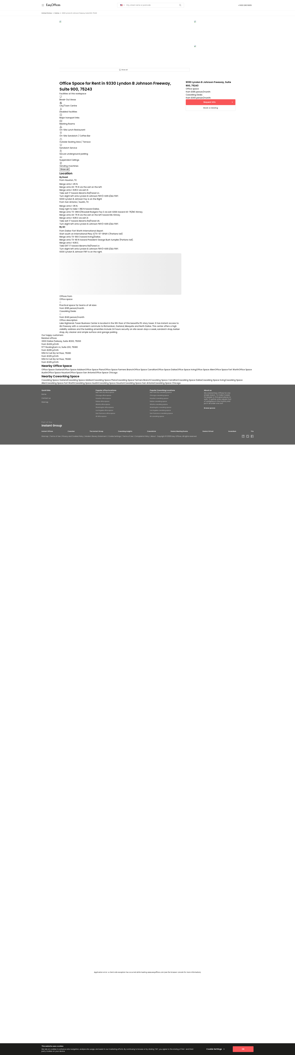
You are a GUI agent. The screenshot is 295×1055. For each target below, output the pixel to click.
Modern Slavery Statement (96, 436)
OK (243, 1049)
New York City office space (105, 392)
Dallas (57, 13)
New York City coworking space (161, 392)
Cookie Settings (114, 436)
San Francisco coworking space (161, 413)
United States (46, 13)
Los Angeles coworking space (160, 410)
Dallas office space (102, 401)
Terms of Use (55, 436)
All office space (101, 416)
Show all (124, 70)
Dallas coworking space (158, 401)
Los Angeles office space (104, 410)
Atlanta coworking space (159, 404)
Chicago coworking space (159, 395)
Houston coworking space (159, 398)
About (153, 436)
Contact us (46, 398)
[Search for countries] (122, 5)
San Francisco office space (105, 413)
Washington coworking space (160, 407)
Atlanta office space (103, 404)
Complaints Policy (142, 436)
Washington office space (105, 407)
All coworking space (157, 416)
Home (43, 394)
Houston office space (103, 398)
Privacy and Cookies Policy (72, 436)
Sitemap (44, 402)
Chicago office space (103, 395)
